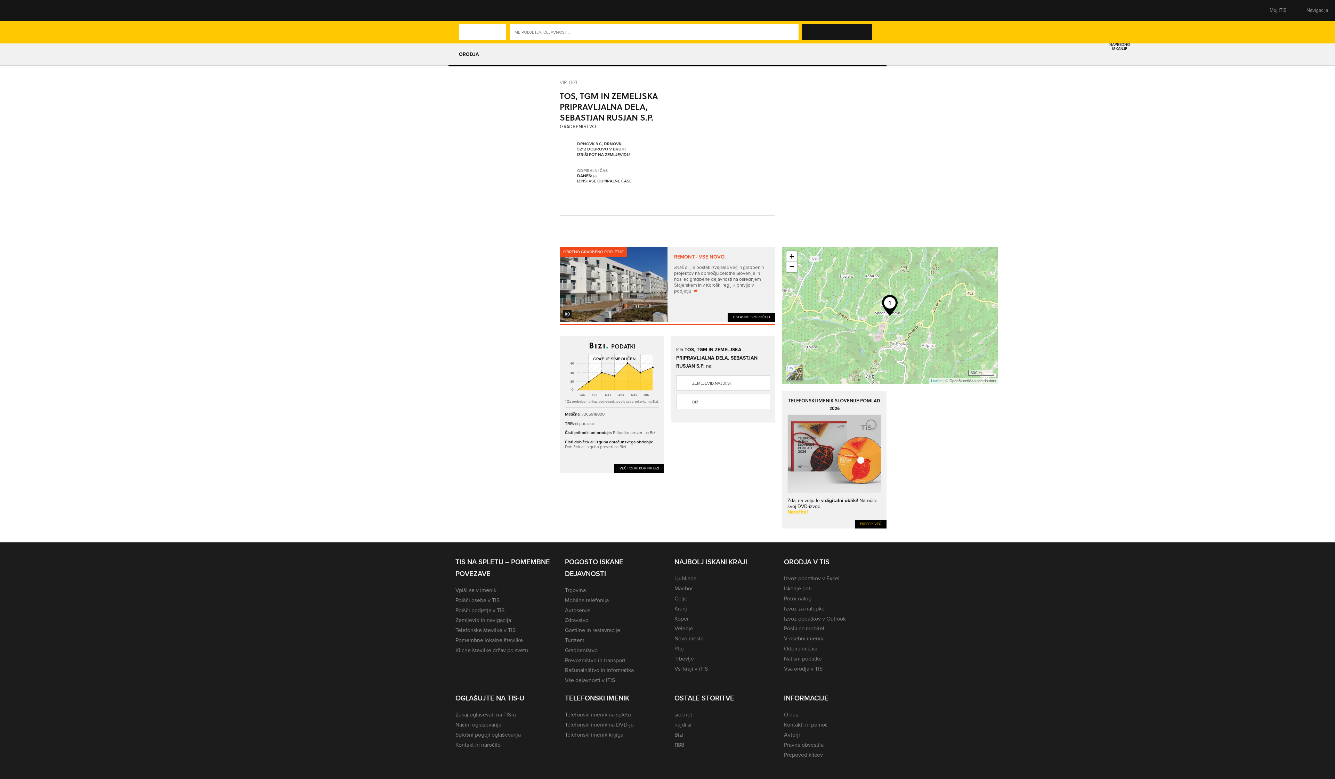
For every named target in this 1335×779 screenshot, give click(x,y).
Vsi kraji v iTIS (691, 669)
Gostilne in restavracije (592, 630)
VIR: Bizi (568, 82)
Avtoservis (577, 610)
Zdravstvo (577, 620)
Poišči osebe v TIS (477, 600)
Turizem (574, 640)
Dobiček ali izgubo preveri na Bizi (595, 447)
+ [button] (792, 256)
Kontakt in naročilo (478, 745)
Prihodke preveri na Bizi (634, 432)
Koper (681, 619)
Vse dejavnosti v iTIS (590, 680)
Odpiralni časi (800, 649)
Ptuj (679, 649)
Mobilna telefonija (587, 600)
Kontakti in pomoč (806, 725)
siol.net (683, 715)
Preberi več (870, 523)
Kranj (680, 609)
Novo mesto (689, 638)
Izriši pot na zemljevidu (603, 155)
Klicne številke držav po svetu (491, 650)
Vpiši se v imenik (475, 590)
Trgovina (575, 590)
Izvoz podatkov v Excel (812, 578)
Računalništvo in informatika (599, 670)
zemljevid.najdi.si (711, 383)
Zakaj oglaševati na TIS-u (485, 715)
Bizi (695, 402)
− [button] (792, 266)
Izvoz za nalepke (804, 609)
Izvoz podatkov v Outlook (815, 619)
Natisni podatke (803, 659)
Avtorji (792, 735)
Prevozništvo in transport (595, 660)
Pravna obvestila (804, 745)
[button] (467, 10)
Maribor (683, 588)
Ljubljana (685, 578)
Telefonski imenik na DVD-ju (599, 725)
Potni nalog (797, 598)
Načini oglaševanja (478, 725)
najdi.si (682, 725)
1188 (679, 745)
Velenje (683, 628)
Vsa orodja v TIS (803, 669)
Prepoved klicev (803, 755)
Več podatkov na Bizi (639, 468)
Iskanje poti (798, 588)
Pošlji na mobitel (804, 628)
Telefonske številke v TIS (485, 630)
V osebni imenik (803, 638)
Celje (680, 598)
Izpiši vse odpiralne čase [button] (604, 181)
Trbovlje (684, 659)
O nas (791, 715)
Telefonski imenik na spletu (598, 715)
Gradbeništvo (581, 650)
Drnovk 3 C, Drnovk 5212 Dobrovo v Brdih (601, 146)
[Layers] (794, 372)
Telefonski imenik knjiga (594, 735)
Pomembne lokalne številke (489, 640)
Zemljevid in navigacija (483, 620)
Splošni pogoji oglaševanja (488, 735)
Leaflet (936, 381)
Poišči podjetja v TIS (479, 610)
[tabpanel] (667, 284)
